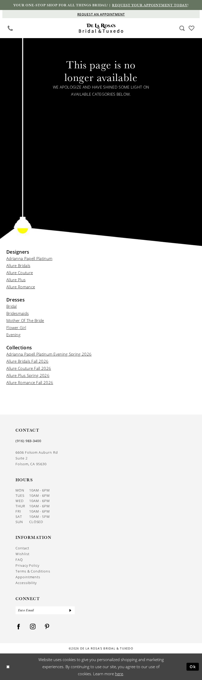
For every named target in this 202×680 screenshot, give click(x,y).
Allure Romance (20, 286)
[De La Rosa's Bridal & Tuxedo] (101, 28)
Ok (193, 666)
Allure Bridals (18, 265)
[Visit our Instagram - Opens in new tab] (33, 626)
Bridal (11, 306)
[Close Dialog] (8, 666)
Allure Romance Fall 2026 (29, 382)
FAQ (19, 559)
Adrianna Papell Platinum (29, 258)
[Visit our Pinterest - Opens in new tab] (47, 626)
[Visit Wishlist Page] (191, 27)
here (119, 673)
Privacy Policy (27, 565)
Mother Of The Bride (25, 320)
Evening (13, 334)
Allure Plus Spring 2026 (27, 375)
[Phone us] (10, 28)
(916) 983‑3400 (28, 440)
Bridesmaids (17, 313)
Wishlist (22, 553)
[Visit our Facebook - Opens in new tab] (19, 626)
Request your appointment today (150, 5)
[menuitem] (10, 28)
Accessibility (26, 582)
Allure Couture (19, 272)
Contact (22, 548)
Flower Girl (16, 327)
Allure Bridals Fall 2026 (27, 361)
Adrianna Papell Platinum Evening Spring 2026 (49, 354)
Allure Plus (16, 279)
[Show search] (182, 28)
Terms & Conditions (33, 571)
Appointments (28, 577)
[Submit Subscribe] (70, 610)
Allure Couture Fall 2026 (28, 368)
